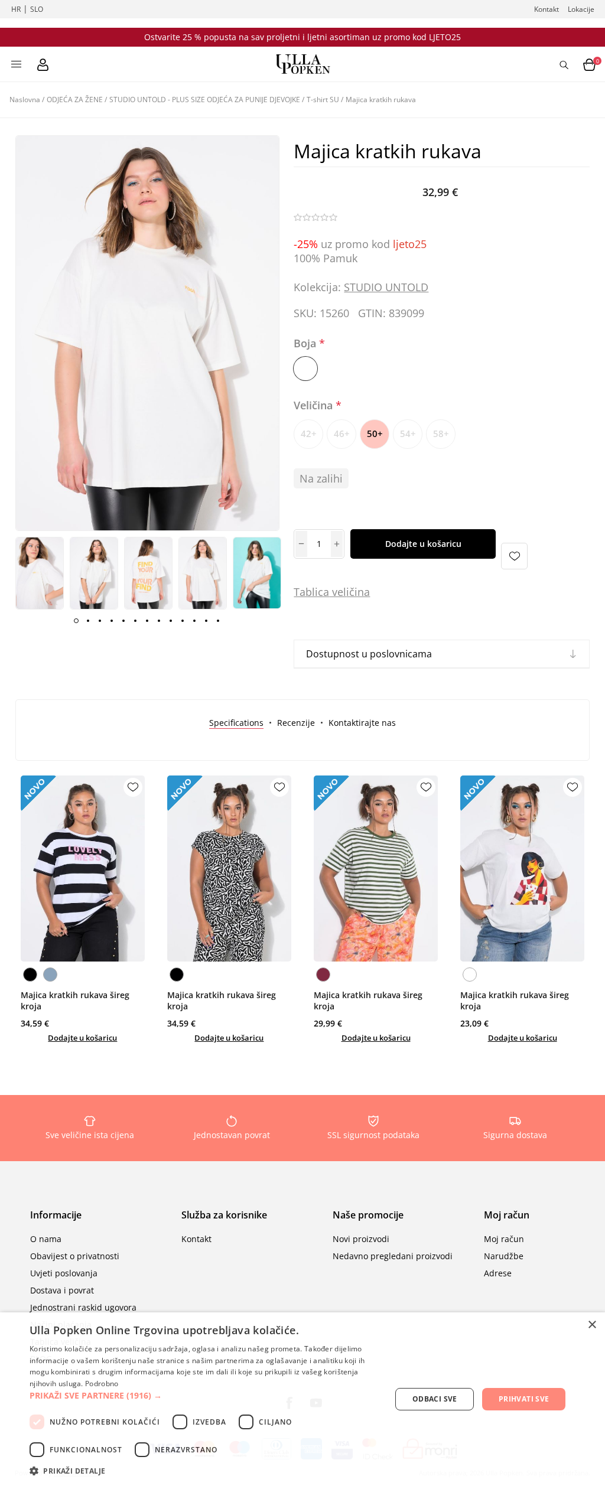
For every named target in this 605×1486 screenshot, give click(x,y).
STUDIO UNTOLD (386, 287)
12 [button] (206, 620)
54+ (408, 433)
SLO (36, 9)
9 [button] (170, 620)
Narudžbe (503, 1256)
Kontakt (546, 9)
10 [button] (182, 620)
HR (16, 9)
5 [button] (123, 620)
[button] (205, 1395)
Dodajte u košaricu (423, 543)
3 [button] (99, 620)
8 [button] (159, 620)
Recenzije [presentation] (296, 722)
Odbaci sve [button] (434, 1399)
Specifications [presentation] (236, 722)
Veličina (315, 406)
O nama (45, 1238)
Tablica (311, 592)
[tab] (236, 722)
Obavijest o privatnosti (74, 1256)
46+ (342, 433)
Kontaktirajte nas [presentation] (362, 722)
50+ (375, 433)
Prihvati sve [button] (524, 1399)
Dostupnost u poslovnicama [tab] (369, 653)
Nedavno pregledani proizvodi (393, 1256)
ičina (358, 592)
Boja (306, 343)
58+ (441, 433)
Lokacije (581, 9)
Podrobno (101, 1384)
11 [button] (194, 620)
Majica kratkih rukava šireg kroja (75, 1000)
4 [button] (111, 620)
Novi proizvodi (361, 1238)
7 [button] (147, 620)
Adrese (498, 1273)
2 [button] (88, 620)
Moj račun (504, 1238)
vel (337, 592)
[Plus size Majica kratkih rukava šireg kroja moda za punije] (83, 868)
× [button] (591, 1325)
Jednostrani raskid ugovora (83, 1307)
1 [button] (76, 620)
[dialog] (302, 1399)
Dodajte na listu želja (514, 556)
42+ (309, 433)
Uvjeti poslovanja (63, 1273)
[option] (39, 573)
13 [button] (218, 620)
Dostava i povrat (62, 1290)
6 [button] (135, 620)
